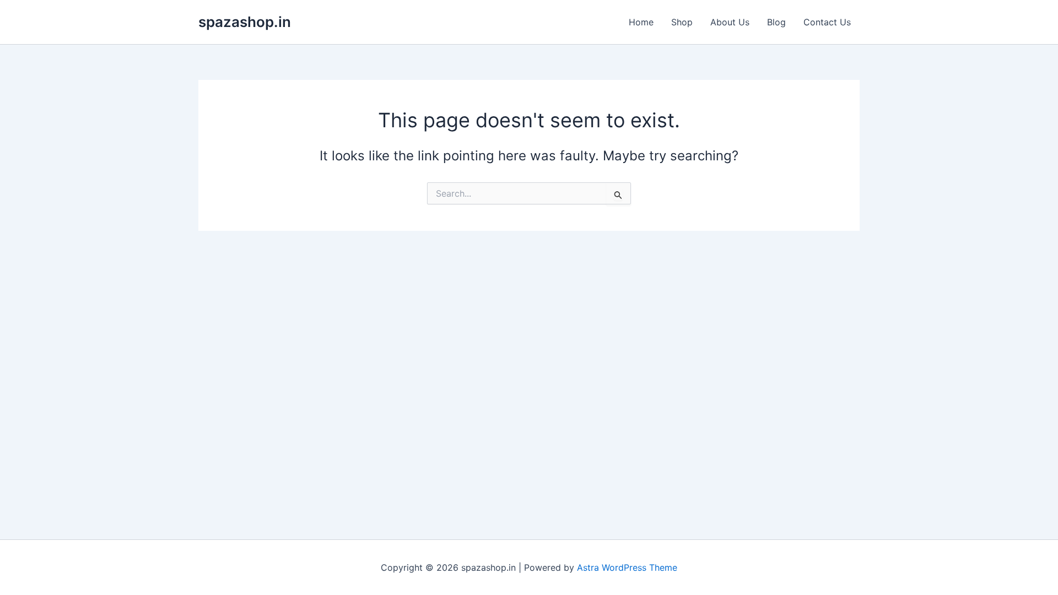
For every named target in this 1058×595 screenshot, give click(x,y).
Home (641, 22)
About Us (729, 22)
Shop (682, 22)
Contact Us (827, 22)
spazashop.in (244, 21)
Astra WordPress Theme (627, 567)
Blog (776, 22)
